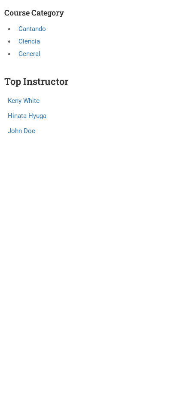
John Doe (21, 131)
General (29, 54)
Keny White (24, 101)
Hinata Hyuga (27, 116)
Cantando (32, 29)
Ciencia (29, 41)
